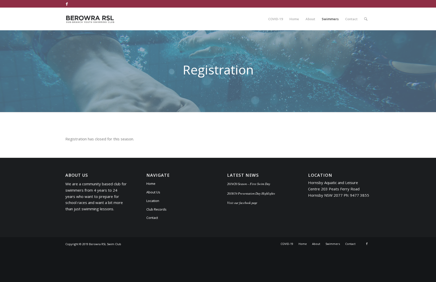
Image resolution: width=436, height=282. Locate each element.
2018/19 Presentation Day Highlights (251, 193)
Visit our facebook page (242, 202)
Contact (152, 217)
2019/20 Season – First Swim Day (248, 184)
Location (152, 200)
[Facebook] (67, 4)
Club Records (156, 209)
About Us (153, 192)
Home (150, 183)
